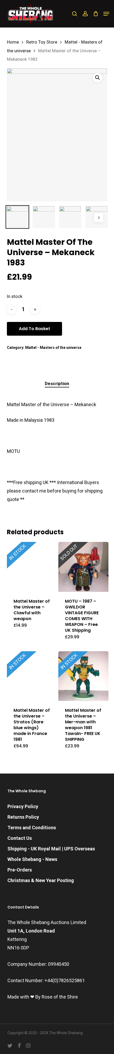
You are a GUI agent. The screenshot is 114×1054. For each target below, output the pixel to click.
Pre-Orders (19, 870)
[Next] (98, 217)
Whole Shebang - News (32, 859)
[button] (106, 13)
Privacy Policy (22, 806)
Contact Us (19, 838)
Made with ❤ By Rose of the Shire (42, 997)
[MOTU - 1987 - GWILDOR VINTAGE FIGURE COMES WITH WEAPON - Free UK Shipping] (83, 567)
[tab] (57, 383)
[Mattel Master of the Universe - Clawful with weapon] (32, 567)
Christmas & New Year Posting (40, 880)
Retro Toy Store (41, 42)
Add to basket (34, 329)
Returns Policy (23, 817)
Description (57, 383)
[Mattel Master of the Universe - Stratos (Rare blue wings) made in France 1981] (32, 676)
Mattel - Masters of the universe (53, 347)
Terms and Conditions (31, 827)
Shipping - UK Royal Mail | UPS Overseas (51, 848)
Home (13, 42)
